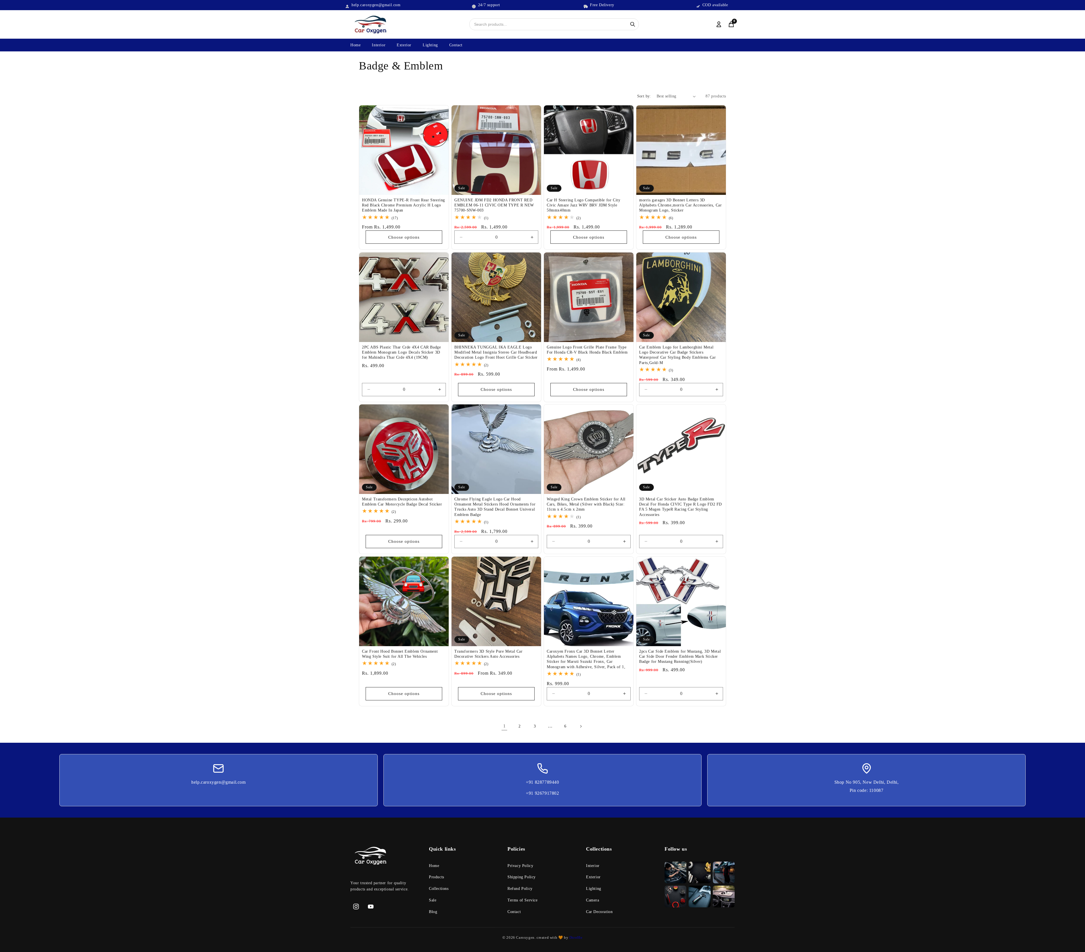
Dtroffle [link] (575, 937)
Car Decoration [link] (599, 912)
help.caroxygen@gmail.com (218, 782)
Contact (456, 45)
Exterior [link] (593, 877)
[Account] (718, 24)
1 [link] (504, 726)
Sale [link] (432, 900)
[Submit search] (632, 24)
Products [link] (436, 877)
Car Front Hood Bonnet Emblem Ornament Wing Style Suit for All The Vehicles (400, 654)
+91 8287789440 (542, 782)
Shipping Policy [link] (521, 877)
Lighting (430, 45)
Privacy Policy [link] (520, 866)
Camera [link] (592, 900)
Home (355, 45)
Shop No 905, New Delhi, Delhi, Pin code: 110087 (866, 786)
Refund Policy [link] (520, 888)
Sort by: (644, 96)
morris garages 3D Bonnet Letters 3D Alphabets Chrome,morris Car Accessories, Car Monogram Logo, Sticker (680, 205)
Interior (378, 45)
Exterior (404, 45)
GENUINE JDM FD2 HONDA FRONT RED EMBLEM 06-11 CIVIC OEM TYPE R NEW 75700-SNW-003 (494, 205)
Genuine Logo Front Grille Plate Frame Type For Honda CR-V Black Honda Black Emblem (587, 349)
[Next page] (580, 726)
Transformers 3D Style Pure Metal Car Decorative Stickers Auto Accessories (488, 654)
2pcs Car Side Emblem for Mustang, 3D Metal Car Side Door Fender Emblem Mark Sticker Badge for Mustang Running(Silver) (680, 656)
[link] (385, 857)
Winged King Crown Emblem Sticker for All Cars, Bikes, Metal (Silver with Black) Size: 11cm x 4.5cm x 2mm (586, 504)
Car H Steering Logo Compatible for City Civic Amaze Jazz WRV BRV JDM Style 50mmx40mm (583, 205)
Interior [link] (593, 866)
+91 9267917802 (542, 793)
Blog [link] (433, 912)
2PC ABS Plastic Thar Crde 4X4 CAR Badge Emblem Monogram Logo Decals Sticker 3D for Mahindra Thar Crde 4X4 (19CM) (401, 352)
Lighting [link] (593, 888)
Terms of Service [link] (522, 900)
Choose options (404, 237)
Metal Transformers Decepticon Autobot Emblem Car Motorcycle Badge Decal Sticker (402, 501)
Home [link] (434, 866)
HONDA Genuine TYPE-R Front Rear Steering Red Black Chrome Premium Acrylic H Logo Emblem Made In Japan (403, 205)
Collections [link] (439, 888)
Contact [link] (514, 912)
